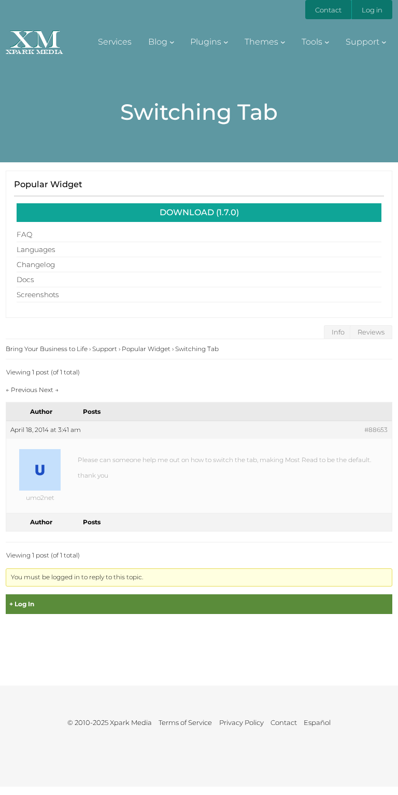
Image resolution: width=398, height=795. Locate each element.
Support (104, 349)
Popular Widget (48, 184)
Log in (372, 10)
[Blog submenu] (172, 41)
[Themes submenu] (283, 41)
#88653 (376, 430)
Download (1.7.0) (199, 212)
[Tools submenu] (327, 41)
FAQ (24, 234)
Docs (25, 279)
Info (338, 332)
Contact (328, 10)
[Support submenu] (384, 41)
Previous (21, 390)
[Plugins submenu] (226, 41)
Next (49, 390)
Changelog (36, 264)
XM (34, 39)
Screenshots (38, 294)
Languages (36, 249)
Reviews (371, 332)
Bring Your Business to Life (47, 349)
